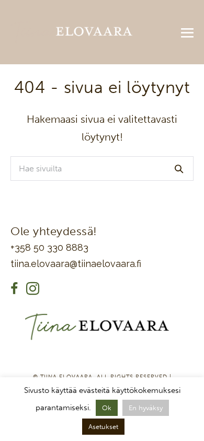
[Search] (178, 168)
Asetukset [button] (103, 427)
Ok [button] (106, 408)
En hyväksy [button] (146, 408)
